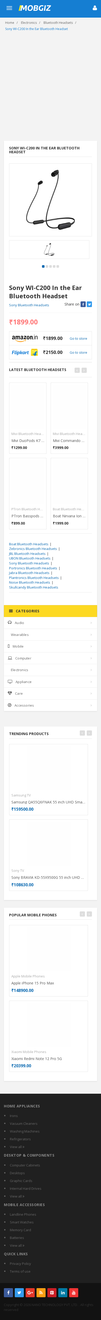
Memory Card (20, 1230)
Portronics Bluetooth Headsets (33, 568)
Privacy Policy (20, 1263)
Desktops (17, 1173)
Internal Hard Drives (25, 1188)
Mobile (18, 646)
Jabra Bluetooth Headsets (29, 572)
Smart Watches (22, 1222)
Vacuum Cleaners (24, 1123)
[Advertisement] (50, 87)
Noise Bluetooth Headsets (29, 582)
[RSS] (41, 1292)
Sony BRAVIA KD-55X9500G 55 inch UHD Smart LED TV (48, 877)
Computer (23, 658)
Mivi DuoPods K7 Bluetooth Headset (27, 441)
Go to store (78, 338)
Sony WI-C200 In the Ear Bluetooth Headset (36, 29)
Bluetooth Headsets (58, 22)
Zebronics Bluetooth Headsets (33, 548)
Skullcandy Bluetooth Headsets (33, 587)
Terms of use (20, 1271)
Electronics (29, 22)
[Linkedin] (62, 1292)
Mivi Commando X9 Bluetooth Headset (69, 441)
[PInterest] (51, 1292)
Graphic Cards (21, 1180)
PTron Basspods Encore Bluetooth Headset (27, 516)
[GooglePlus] (30, 1292)
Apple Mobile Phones (28, 976)
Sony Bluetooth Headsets (29, 305)
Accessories (24, 705)
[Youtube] (73, 1292)
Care (19, 693)
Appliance (24, 681)
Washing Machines (25, 1131)
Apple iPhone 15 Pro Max (32, 983)
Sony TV (17, 870)
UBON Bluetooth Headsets (30, 558)
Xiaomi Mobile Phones (28, 1051)
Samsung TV (21, 795)
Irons (14, 1115)
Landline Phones (23, 1214)
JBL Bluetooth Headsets (27, 553)
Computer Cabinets (25, 1165)
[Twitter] (19, 1292)
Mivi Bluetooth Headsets (27, 433)
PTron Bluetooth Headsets (27, 509)
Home (9, 22)
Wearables (20, 634)
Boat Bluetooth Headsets (69, 509)
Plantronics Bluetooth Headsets (34, 577)
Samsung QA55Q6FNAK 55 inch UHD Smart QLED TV (48, 802)
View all (16, 1146)
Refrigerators (20, 1139)
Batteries (17, 1237)
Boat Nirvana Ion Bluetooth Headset (69, 516)
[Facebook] (8, 1292)
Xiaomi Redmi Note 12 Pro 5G (36, 1059)
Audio (19, 622)
